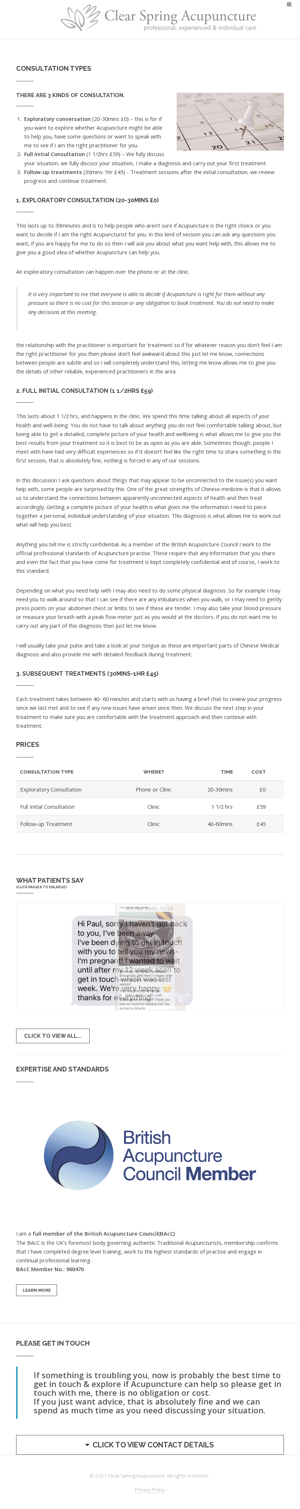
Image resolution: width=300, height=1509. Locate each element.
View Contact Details (153, 1444)
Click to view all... (53, 1036)
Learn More (37, 1290)
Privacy (150, 1489)
